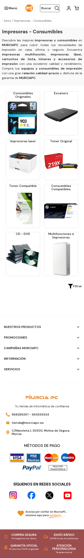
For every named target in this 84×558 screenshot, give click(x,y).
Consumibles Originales (23, 95)
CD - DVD (23, 234)
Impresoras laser (23, 141)
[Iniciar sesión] (68, 8)
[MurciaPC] (29, 8)
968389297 (20, 415)
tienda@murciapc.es (28, 423)
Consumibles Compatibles (61, 187)
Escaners (61, 93)
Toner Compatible (23, 186)
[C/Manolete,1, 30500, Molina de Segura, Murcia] (8, 432)
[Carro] (76, 8)
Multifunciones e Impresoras (61, 235)
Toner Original (61, 141)
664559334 (40, 415)
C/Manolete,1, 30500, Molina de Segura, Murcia (41, 432)
